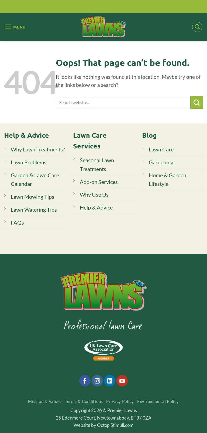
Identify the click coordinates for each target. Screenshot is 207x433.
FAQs (17, 222)
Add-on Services (99, 182)
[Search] (197, 27)
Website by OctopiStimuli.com (103, 425)
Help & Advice (96, 207)
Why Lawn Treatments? (38, 149)
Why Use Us (94, 194)
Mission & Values (45, 401)
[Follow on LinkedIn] (109, 380)
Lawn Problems (28, 162)
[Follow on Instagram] (97, 380)
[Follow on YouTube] (122, 380)
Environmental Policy (158, 401)
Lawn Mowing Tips (32, 196)
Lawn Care (161, 149)
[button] (15, 26)
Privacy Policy (120, 401)
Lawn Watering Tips (34, 209)
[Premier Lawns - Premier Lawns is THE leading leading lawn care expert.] (103, 27)
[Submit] (196, 102)
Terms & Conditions (84, 401)
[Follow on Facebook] (85, 380)
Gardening (161, 162)
